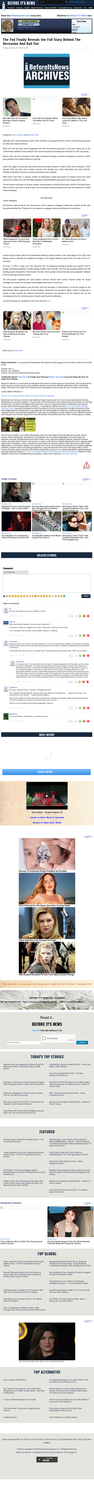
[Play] (47, 796)
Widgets (47, 1443)
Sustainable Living (65, 8)
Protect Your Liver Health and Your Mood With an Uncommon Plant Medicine (69, 1401)
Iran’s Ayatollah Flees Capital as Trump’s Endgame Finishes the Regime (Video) (70, 1273)
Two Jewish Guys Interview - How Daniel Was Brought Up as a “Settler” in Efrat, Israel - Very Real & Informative (24, 1391)
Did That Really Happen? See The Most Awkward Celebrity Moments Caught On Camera (68, 1243)
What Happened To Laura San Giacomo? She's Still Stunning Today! (16, 241)
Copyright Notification (68, 1439)
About (4, 1439)
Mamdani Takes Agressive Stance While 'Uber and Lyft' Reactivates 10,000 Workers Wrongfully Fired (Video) (69, 1172)
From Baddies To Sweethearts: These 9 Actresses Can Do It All (15, 537)
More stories (34, 29)
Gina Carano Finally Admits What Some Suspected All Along (41, 1361)
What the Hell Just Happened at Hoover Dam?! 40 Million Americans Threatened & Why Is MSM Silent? (23, 1067)
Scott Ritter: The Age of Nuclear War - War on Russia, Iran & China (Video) (67, 1300)
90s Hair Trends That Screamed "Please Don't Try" (46, 333)
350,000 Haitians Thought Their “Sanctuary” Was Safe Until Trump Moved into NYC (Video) (23, 1291)
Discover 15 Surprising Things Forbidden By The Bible (43, 871)
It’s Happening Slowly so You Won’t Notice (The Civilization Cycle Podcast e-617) (68, 1381)
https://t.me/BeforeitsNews (71, 1002)
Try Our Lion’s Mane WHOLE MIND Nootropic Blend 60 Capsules (27, 396)
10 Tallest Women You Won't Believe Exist (74, 240)
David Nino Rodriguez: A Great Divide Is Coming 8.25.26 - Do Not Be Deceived (23, 1094)
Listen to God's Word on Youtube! (47, 817)
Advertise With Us (15, 1439)
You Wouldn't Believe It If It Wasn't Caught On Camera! (46, 537)
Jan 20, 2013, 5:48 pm (23, 681)
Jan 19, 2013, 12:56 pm (17, 708)
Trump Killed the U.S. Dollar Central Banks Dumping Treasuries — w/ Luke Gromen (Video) (68, 1282)
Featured (11, 8)
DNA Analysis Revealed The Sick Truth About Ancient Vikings (15, 334)
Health (27, 8)
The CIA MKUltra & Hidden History (63, 1417)
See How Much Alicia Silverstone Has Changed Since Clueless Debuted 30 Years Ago (46, 508)
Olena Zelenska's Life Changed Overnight (37, 940)
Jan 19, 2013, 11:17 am (16, 655)
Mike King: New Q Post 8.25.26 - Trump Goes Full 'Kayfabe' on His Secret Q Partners (23, 1103)
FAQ (26, 1439)
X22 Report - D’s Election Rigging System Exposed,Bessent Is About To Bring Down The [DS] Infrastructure (24, 1172)
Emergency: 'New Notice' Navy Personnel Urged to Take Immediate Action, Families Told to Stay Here (24, 1083)
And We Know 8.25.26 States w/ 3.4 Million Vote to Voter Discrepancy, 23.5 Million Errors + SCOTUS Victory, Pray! (69, 1084)
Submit (82, 1042)
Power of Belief (51, 8)
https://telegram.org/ (32, 1002)
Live (85, 8)
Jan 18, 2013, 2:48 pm (16, 635)
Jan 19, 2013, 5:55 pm (16, 721)
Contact (32, 1439)
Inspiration (78, 8)
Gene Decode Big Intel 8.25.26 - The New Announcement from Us (66, 1074)
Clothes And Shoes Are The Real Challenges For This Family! (74, 334)
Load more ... (46, 772)
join (12, 369)
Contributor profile (23, 29)
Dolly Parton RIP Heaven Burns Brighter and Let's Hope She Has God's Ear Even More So (23, 1112)
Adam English (17, 135)
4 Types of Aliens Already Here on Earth (19, 1400)
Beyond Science (37, 8)
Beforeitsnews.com (20, 15)
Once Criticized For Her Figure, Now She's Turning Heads (44, 905)
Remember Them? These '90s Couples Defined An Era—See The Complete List (75, 508)
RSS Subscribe (84, 1439)
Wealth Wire (34, 135)
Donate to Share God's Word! (47, 822)
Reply (71, 616)
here (49, 301)
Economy (19, 8)
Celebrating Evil (10, 1417)
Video (91, 8)
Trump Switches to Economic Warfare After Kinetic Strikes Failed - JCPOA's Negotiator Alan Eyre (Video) (23, 1155)
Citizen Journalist (56, 377)
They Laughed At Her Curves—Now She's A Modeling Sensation (46, 241)
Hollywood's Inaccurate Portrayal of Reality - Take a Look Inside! (16, 508)
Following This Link (69, 454)
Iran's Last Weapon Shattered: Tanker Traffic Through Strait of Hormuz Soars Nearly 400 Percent (24, 1309)
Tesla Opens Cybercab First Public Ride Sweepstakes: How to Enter (65, 1409)
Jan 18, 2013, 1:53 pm (16, 616)
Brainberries (7, 247)
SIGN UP (36, 1030)
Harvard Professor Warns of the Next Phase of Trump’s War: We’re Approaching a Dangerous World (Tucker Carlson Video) (22, 1274)
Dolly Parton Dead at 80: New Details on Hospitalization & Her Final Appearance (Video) (68, 1154)
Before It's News (21, 3)
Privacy (40, 1439)
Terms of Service (51, 1439)
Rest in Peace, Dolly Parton (14, 1380)
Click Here (22, 377)
